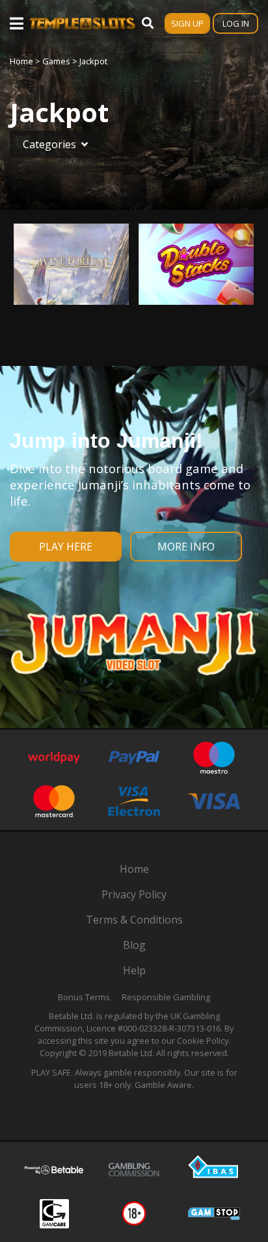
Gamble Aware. (164, 1085)
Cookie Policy (202, 1040)
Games (56, 61)
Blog (134, 945)
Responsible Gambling (166, 997)
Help (134, 970)
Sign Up (187, 23)
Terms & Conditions (134, 919)
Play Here (65, 546)
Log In (235, 23)
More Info (186, 546)
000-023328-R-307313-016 (172, 1028)
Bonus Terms (84, 997)
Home (21, 61)
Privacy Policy (134, 894)
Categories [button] (49, 144)
